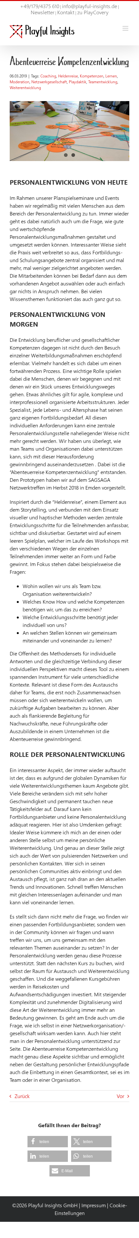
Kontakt (65, 12)
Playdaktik (77, 81)
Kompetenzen (91, 75)
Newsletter (42, 12)
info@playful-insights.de (89, 6)
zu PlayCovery (93, 12)
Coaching (48, 75)
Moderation (19, 81)
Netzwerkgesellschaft (49, 81)
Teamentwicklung (102, 81)
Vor (120, 1096)
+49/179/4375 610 (39, 6)
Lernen (111, 75)
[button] (47, 1141)
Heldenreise (68, 75)
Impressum (93, 1205)
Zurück (22, 1096)
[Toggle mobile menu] (126, 28)
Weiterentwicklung (25, 87)
